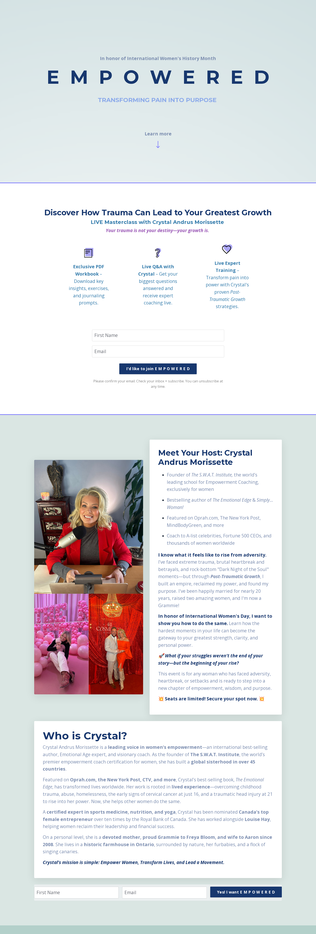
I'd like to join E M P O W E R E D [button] (158, 368)
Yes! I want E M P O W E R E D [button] (246, 892)
